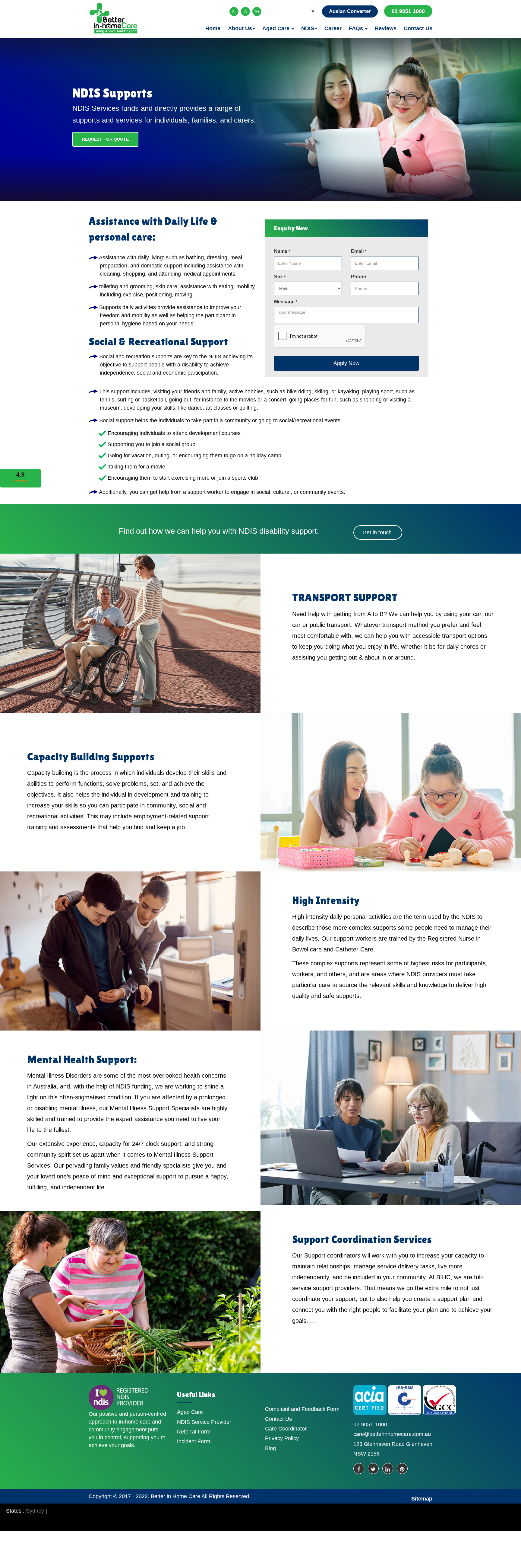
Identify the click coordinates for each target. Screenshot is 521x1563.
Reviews (385, 28)
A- (234, 11)
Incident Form (193, 1441)
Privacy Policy (282, 1438)
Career (333, 28)
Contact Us (418, 28)
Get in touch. (377, 532)
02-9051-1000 (370, 1424)
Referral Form (193, 1432)
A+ (257, 11)
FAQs (357, 28)
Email (358, 251)
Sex (280, 276)
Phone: (359, 276)
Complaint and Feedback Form (302, 1409)
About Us (240, 28)
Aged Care (276, 28)
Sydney (35, 1511)
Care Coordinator (286, 1429)
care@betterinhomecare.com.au (392, 1434)
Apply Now (346, 363)
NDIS (307, 28)
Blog (270, 1448)
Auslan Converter (350, 11)
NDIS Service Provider (204, 1422)
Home (212, 28)
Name (282, 251)
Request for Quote (105, 139)
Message (285, 301)
